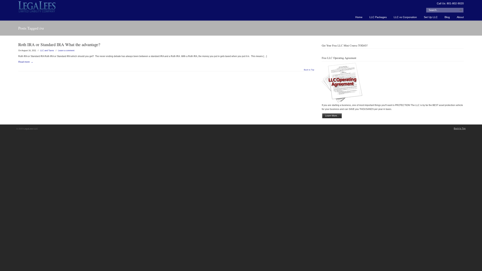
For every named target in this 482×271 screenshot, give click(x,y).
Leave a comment (66, 50)
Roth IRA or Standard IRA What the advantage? (59, 44)
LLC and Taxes (47, 50)
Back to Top (309, 70)
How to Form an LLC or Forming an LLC (37, 6)
